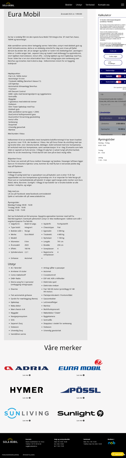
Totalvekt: (48, 234)
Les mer (26, 375)
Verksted (90, 4)
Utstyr (79, 4)
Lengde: (47, 241)
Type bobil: (15, 227)
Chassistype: (49, 227)
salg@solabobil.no (31, 446)
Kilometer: (15, 241)
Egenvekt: (48, 231)
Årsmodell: (15, 245)
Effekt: (13, 248)
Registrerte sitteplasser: (49, 253)
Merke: (14, 234)
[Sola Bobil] (8, 4)
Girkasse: (15, 258)
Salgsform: (15, 224)
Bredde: (47, 245)
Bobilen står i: (17, 231)
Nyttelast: (48, 238)
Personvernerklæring (10, 455)
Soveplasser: (49, 248)
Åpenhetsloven (28, 455)
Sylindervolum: (17, 252)
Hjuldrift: (47, 224)
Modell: (14, 238)
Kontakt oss (103, 4)
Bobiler (68, 4)
